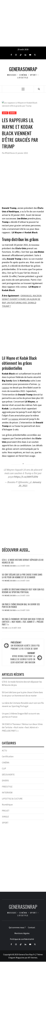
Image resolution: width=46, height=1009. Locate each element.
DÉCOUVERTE (8, 774)
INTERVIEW (7, 792)
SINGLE (5, 816)
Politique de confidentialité (22, 939)
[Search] (39, 89)
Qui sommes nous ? (17, 927)
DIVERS (12, 113)
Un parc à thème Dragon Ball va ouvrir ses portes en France (21, 606)
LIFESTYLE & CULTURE (12, 798)
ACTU (5, 113)
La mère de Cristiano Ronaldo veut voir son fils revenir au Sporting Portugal (23, 591)
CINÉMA (5, 762)
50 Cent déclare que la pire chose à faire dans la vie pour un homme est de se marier (22, 576)
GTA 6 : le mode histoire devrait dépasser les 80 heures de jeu (22, 561)
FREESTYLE (7, 786)
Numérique (7, 804)
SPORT (5, 822)
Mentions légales (22, 933)
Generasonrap (23, 69)
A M (6, 628)
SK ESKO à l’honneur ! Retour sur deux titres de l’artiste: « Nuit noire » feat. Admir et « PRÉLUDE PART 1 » (23, 622)
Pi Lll (7, 153)
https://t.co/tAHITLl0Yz (26, 476)
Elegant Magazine (16, 957)
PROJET (5, 810)
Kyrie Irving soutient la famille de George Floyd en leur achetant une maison (22, 658)
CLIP (4, 768)
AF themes (32, 957)
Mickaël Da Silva (10, 566)
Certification (7, 756)
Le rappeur (13, 418)
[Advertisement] (23, 23)
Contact (31, 927)
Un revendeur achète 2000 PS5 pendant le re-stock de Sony (25, 645)
